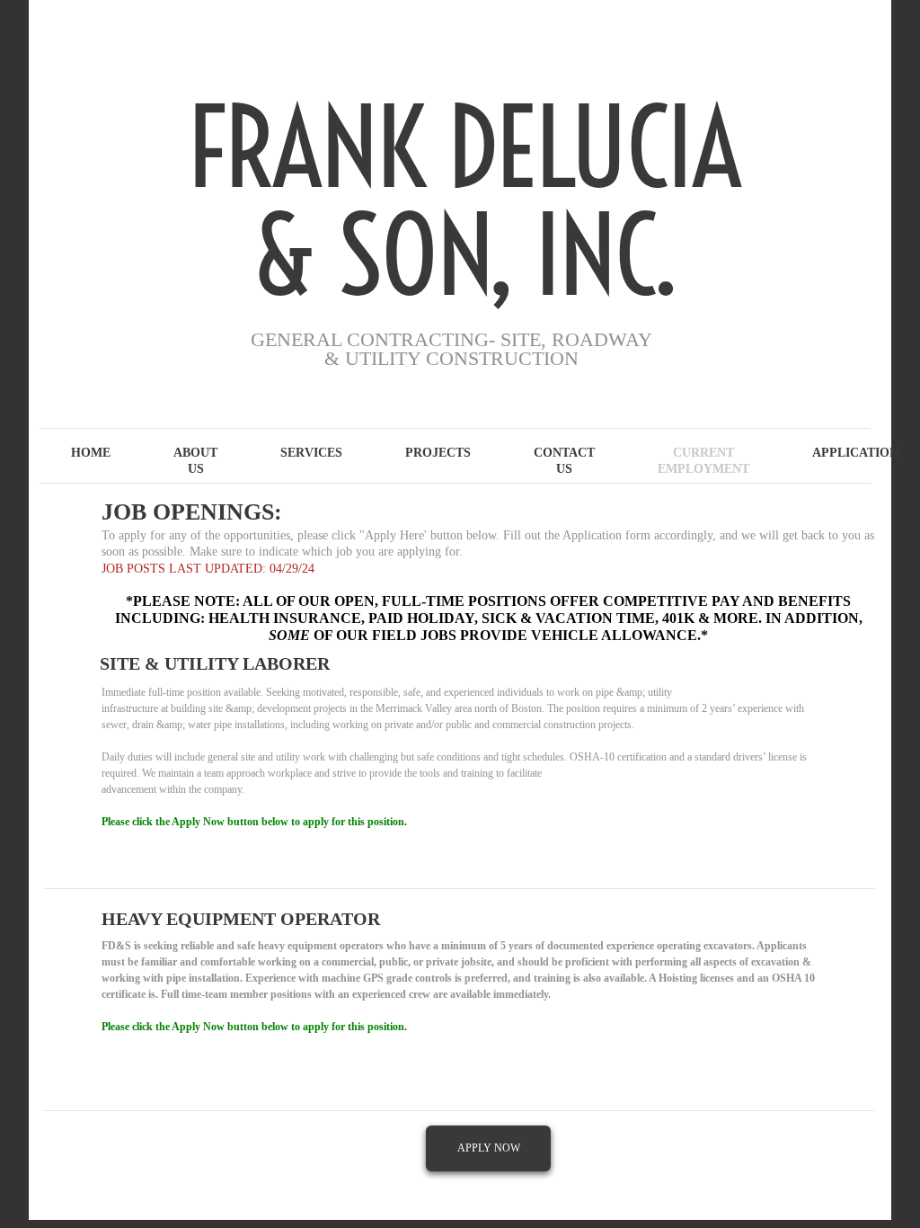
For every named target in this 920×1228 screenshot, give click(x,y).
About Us (195, 461)
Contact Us (564, 461)
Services (311, 452)
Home (91, 452)
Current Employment (703, 461)
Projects (438, 452)
